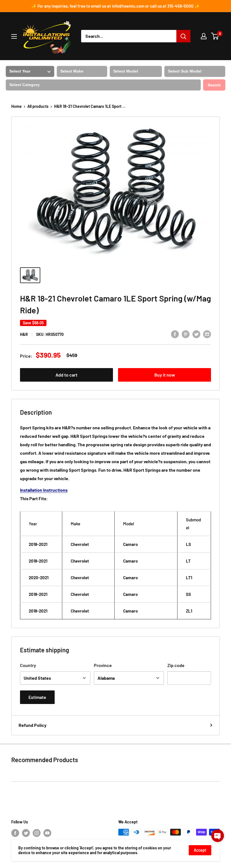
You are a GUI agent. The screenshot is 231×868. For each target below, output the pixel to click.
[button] (217, 835)
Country (28, 665)
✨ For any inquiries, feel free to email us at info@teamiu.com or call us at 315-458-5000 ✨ (115, 5)
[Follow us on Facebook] (15, 833)
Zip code (176, 665)
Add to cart (66, 374)
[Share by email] (207, 333)
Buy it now (164, 374)
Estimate (37, 697)
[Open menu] (14, 36)
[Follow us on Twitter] (26, 833)
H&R (24, 334)
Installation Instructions (44, 490)
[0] (215, 36)
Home (16, 106)
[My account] (203, 36)
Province (103, 665)
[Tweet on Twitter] (196, 333)
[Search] (183, 36)
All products (37, 106)
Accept (200, 850)
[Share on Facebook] (175, 333)
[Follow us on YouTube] (47, 833)
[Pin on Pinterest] (186, 333)
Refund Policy (32, 725)
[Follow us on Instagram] (37, 833)
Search (214, 85)
